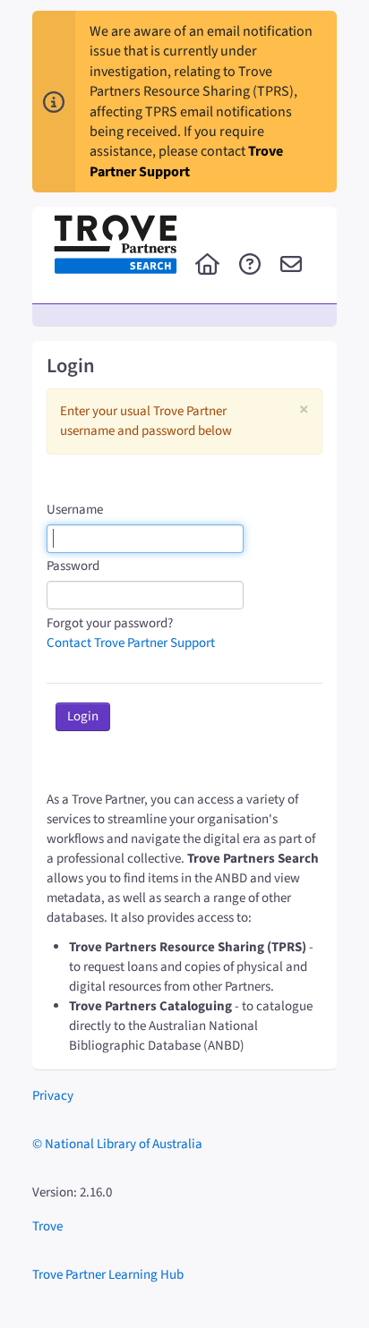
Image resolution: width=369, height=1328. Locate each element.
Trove (47, 1226)
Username (75, 509)
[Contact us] (291, 265)
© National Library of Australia (117, 1144)
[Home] (207, 265)
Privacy (52, 1095)
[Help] (250, 265)
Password (73, 566)
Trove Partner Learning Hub (108, 1274)
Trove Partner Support (186, 161)
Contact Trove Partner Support (131, 643)
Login (83, 716)
